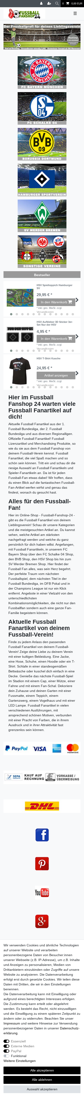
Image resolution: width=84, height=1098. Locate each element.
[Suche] (57, 3)
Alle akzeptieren (42, 1070)
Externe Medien (22, 1046)
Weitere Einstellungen (20, 1061)
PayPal (16, 1051)
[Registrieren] (50, 3)
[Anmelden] (41, 3)
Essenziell (18, 1041)
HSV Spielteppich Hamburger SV (54, 286)
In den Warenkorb (54, 302)
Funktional (18, 1056)
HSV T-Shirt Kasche (48, 358)
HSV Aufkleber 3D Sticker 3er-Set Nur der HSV (55, 323)
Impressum (12, 1023)
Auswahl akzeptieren (42, 1089)
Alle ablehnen (42, 1079)
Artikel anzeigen (56, 375)
